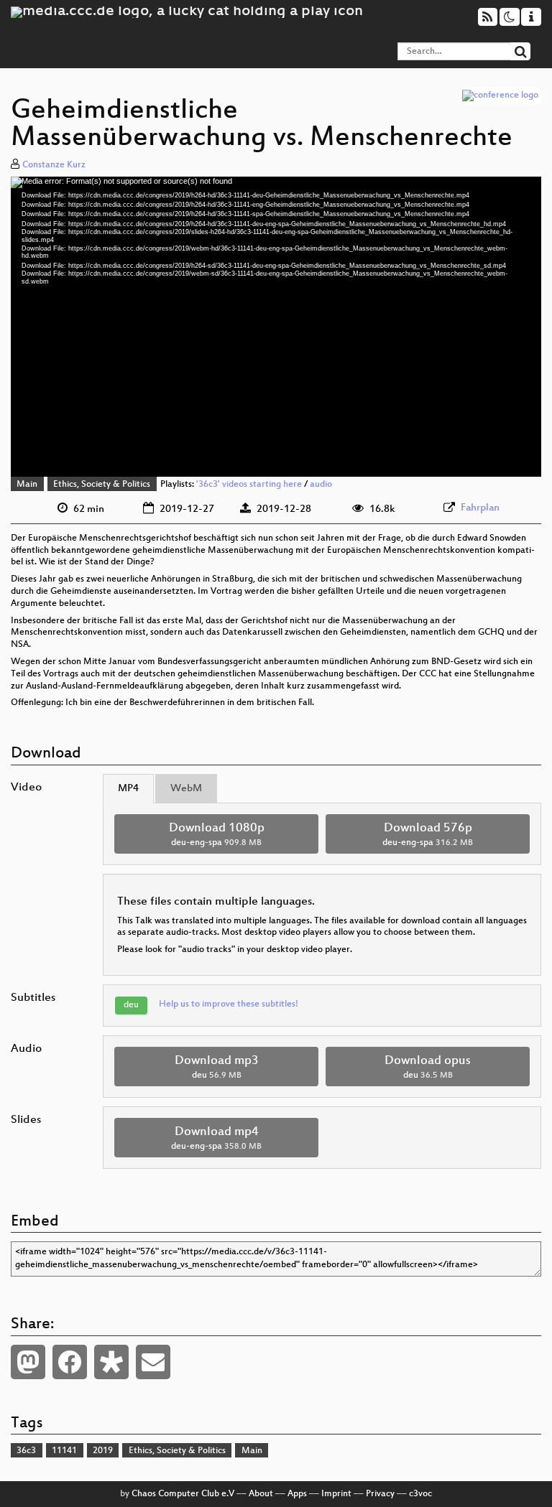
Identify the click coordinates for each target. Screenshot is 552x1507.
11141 (64, 1451)
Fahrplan (480, 508)
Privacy (380, 1494)
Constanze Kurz (54, 165)
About (261, 1494)
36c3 (26, 1451)
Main (27, 485)
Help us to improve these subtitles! (228, 1004)
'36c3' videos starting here (249, 485)
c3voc (420, 1494)
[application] (276, 327)
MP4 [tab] (128, 789)
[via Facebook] (69, 1362)
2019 (103, 1451)
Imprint (336, 1494)
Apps (297, 1494)
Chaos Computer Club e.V (183, 1494)
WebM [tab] (186, 789)
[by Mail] (153, 1362)
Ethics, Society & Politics (101, 485)
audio (321, 485)
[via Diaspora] (111, 1362)
